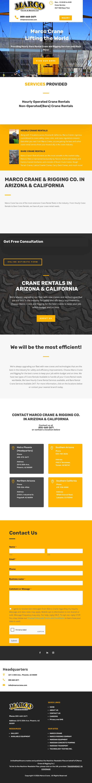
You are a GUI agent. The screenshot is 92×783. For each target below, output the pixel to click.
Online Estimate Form (23, 262)
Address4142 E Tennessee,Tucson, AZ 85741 (63, 462)
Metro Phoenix (24, 447)
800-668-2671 (46, 427)
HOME (52, 707)
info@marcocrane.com (28, 20)
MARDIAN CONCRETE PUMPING (62, 743)
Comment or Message (20, 589)
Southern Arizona (65, 447)
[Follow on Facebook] (40, 653)
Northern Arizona (26, 480)
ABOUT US (54, 710)
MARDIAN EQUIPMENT (59, 740)
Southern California (66, 480)
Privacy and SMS (56, 719)
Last (48, 555)
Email (12, 559)
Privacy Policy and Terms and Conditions (46, 618)
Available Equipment (20, 736)
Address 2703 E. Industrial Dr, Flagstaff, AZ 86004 (25, 495)
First (10, 555)
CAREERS (54, 716)
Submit (14, 641)
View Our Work (46, 61)
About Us (46, 318)
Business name (17, 579)
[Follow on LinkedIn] (47, 653)
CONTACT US (55, 713)
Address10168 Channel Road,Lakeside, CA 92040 (64, 495)
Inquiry (66, 18)
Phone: (12, 569)
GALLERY (15, 733)
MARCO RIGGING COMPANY (61, 736)
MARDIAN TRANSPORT (59, 746)
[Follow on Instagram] (53, 653)
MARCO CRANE (56, 733)
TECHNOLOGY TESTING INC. (61, 749)
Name (13, 547)
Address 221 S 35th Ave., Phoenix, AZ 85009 (24, 464)
